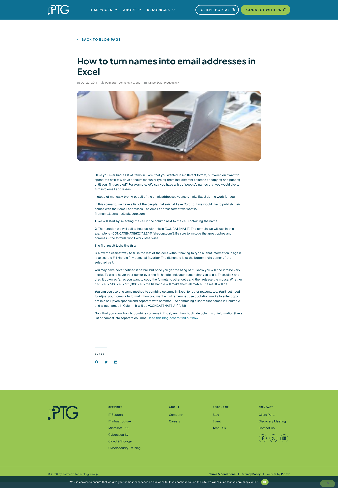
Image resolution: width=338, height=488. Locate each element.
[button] (96, 362)
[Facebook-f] (263, 438)
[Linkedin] (284, 438)
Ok (265, 481)
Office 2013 (155, 82)
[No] (327, 483)
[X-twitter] (273, 438)
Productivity (171, 82)
